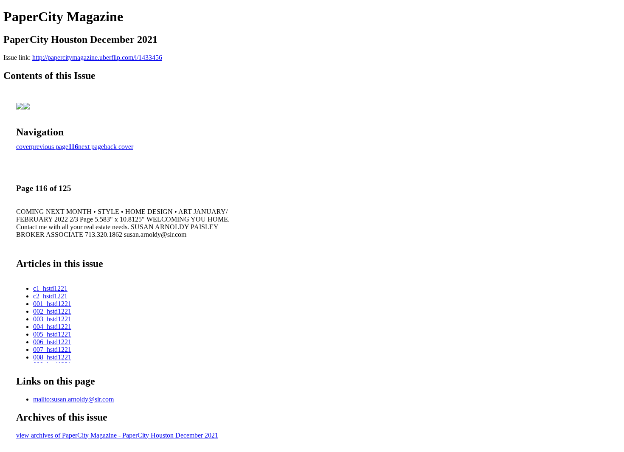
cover (23, 146)
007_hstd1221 (52, 349)
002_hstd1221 (52, 311)
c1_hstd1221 (50, 288)
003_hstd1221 (52, 319)
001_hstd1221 (52, 303)
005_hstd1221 (52, 334)
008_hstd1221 (52, 357)
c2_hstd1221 (50, 296)
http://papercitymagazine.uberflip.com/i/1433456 (97, 57)
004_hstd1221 (52, 326)
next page (91, 146)
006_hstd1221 (52, 341)
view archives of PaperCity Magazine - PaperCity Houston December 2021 (117, 435)
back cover (118, 146)
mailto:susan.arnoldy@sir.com (73, 399)
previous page (49, 146)
